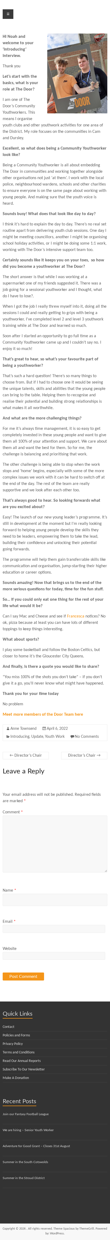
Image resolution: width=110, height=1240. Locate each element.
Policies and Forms (16, 1035)
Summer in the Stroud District (24, 1178)
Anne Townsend (23, 729)
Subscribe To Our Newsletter (24, 1070)
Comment (13, 812)
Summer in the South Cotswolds (25, 1162)
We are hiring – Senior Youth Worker (28, 1130)
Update (37, 737)
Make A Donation (16, 1078)
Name (9, 890)
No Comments (87, 737)
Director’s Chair (26, 755)
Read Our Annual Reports (22, 1061)
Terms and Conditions (18, 1052)
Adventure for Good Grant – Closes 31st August (36, 1146)
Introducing (19, 737)
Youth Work (55, 737)
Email (9, 922)
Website (10, 949)
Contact (8, 1027)
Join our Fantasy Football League (26, 1114)
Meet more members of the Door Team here (43, 714)
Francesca (75, 616)
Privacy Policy (13, 1044)
